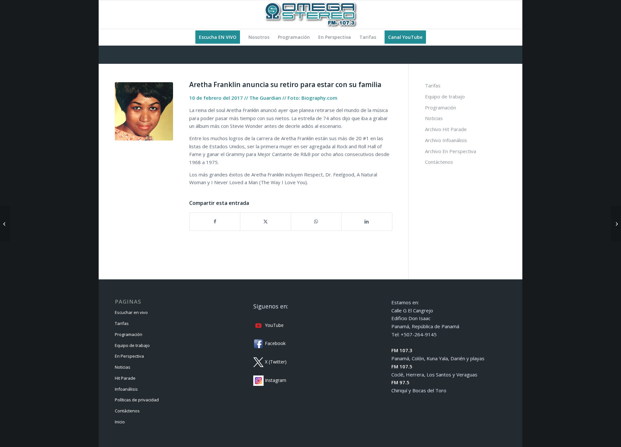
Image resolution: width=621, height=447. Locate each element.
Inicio (120, 422)
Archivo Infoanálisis (446, 140)
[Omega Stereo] (310, 14)
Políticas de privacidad (137, 400)
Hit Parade (125, 378)
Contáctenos (439, 162)
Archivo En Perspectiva (450, 151)
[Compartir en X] (265, 221)
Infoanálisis (126, 389)
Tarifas (433, 85)
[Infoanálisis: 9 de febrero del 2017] (5, 223)
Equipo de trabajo (445, 96)
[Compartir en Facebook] (215, 221)
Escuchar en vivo (131, 312)
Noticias (434, 118)
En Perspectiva (129, 356)
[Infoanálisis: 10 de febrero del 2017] (616, 223)
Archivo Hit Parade (446, 129)
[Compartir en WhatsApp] (316, 221)
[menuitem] (217, 37)
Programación (440, 107)
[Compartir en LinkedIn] (367, 221)
